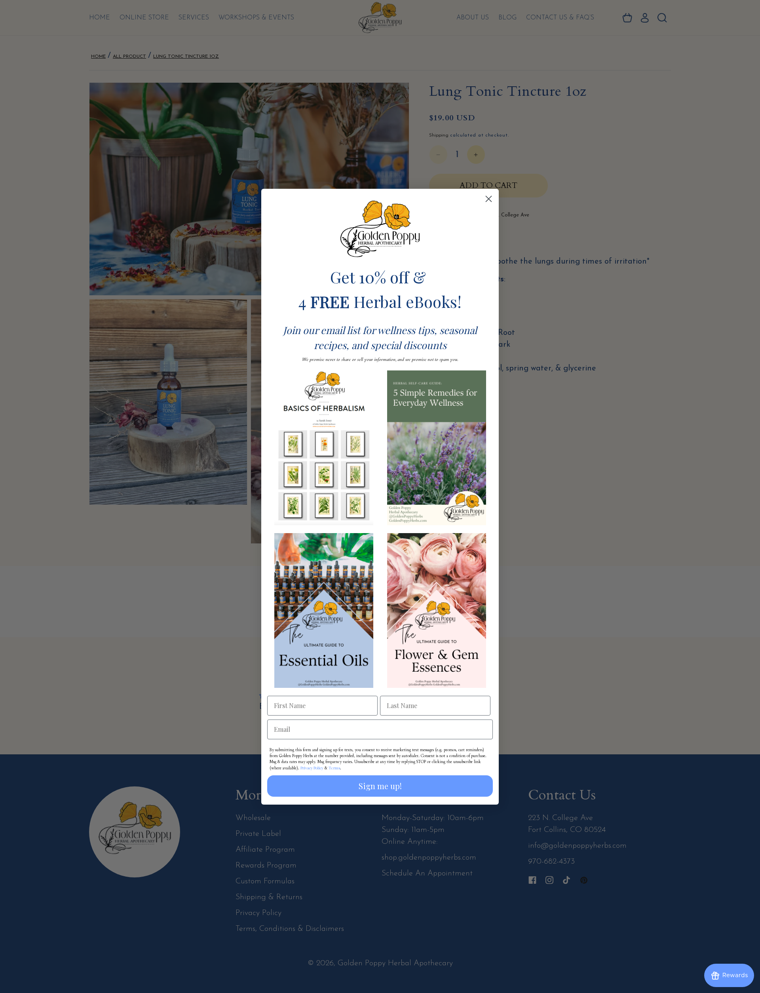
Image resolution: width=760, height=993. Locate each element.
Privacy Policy (311, 768)
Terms (334, 768)
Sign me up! (380, 785)
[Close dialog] (489, 199)
